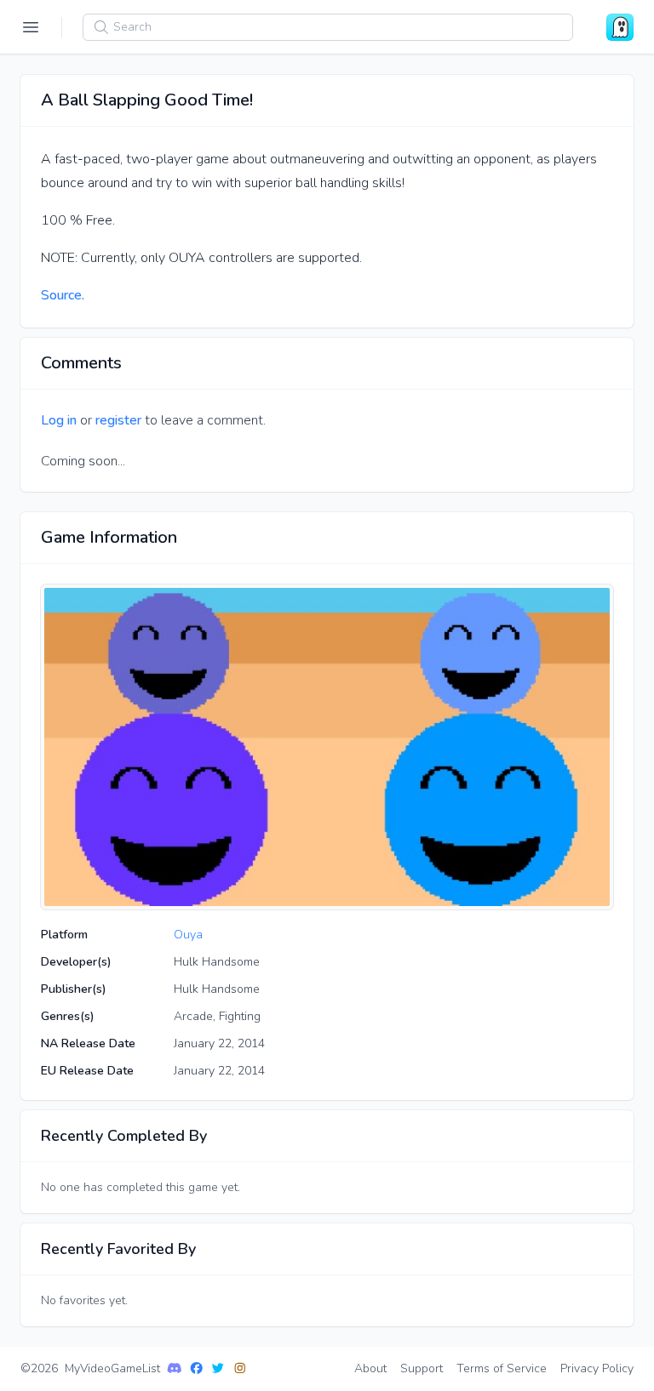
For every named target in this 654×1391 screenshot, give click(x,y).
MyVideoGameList (112, 1368)
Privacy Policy (597, 1368)
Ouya (188, 934)
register (118, 420)
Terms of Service (501, 1368)
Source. (62, 295)
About (370, 1368)
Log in (59, 420)
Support (421, 1368)
